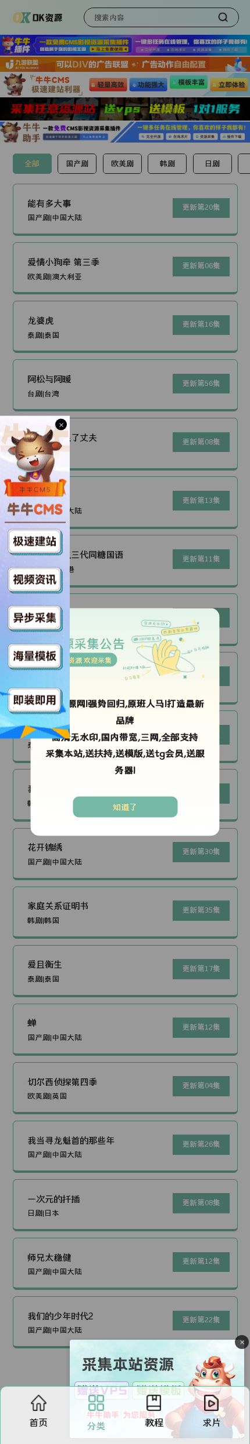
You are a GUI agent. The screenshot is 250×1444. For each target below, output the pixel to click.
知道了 (125, 807)
